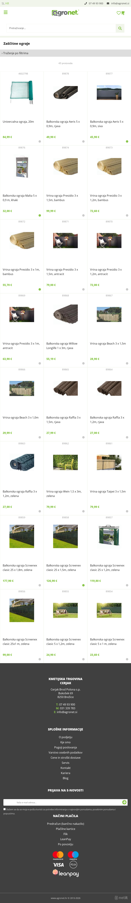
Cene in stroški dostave (66, 758)
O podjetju (65, 737)
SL (3, 3)
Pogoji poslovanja (65, 747)
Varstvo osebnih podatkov (65, 752)
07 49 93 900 (96, 3)
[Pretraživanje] (120, 28)
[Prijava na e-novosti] (124, 802)
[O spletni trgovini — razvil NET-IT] (121, 898)
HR (7, 3)
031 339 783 (67, 708)
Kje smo (65, 742)
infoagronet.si (120, 3)
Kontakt (66, 768)
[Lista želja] (119, 13)
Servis (65, 763)
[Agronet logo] (65, 13)
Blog (65, 778)
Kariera (65, 773)
